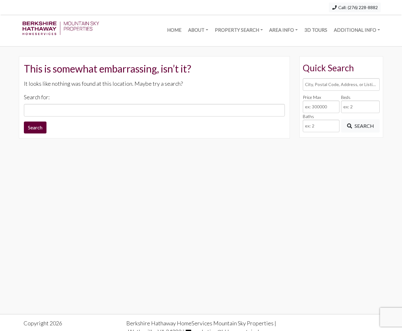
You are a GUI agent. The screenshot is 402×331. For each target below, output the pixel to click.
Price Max (312, 97)
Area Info (281, 30)
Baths (308, 116)
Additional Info (355, 30)
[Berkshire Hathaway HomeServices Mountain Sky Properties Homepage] (61, 30)
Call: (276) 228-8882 (357, 7)
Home (174, 30)
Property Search (237, 30)
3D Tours (315, 30)
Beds (345, 97)
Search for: (37, 97)
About (196, 30)
